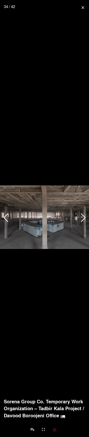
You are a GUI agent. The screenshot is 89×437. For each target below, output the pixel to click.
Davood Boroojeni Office (31, 415)
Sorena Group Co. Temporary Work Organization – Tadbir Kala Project (43, 405)
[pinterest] (54, 430)
